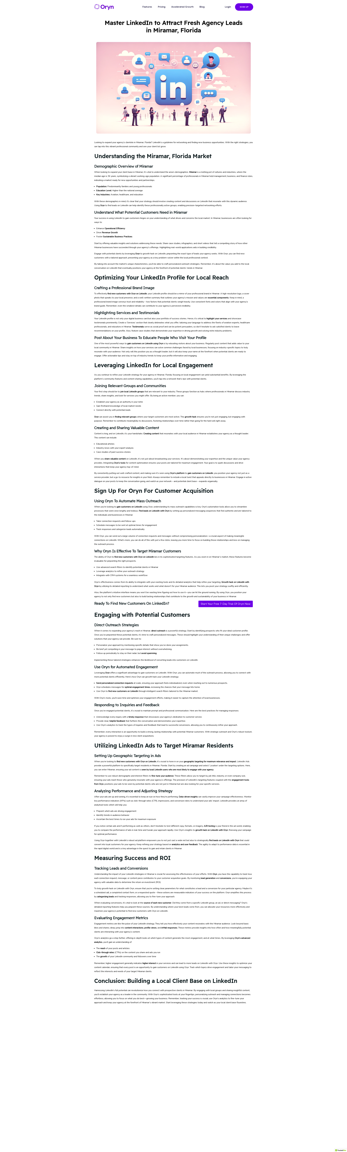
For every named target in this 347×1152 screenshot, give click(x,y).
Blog (202, 6)
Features (147, 6)
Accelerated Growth (182, 6)
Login (228, 6)
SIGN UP (244, 7)
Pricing (161, 6)
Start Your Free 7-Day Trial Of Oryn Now (225, 604)
